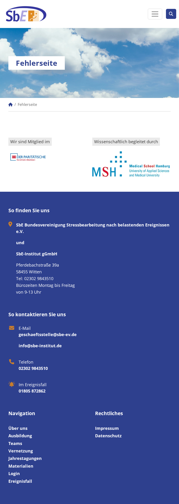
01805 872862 (32, 391)
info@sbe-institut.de (40, 345)
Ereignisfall (20, 481)
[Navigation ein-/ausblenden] (155, 14)
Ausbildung (20, 435)
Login (14, 473)
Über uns (18, 428)
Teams (15, 443)
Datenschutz (108, 435)
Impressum (107, 428)
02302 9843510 (33, 368)
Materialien (20, 466)
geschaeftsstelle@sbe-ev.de (48, 334)
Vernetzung (20, 451)
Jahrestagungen (25, 458)
